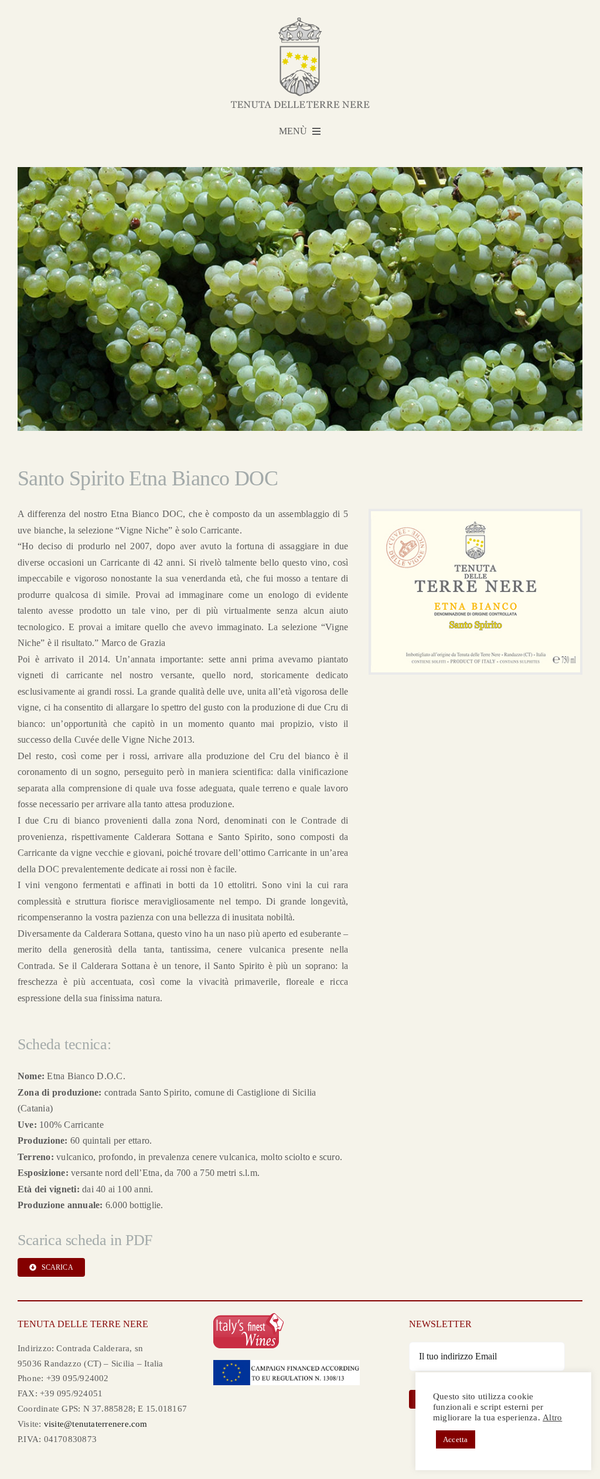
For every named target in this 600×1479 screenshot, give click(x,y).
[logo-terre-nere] (300, 22)
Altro (552, 1417)
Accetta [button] (455, 1439)
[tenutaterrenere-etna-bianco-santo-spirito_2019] (475, 516)
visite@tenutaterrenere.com (96, 1424)
